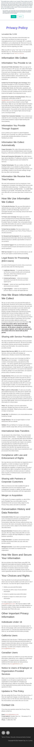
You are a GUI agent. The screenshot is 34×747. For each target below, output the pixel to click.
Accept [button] (13, 16)
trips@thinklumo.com (7, 100)
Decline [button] (20, 16)
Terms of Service (19, 53)
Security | (13, 737)
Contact (28, 737)
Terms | (4, 737)
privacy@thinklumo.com (8, 603)
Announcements (20, 737)
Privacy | (8, 737)
